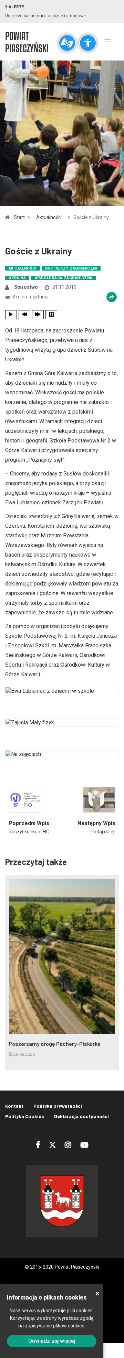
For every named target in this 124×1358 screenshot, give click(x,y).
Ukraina (17, 278)
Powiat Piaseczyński (27, 42)
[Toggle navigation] (108, 41)
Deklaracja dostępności (81, 1116)
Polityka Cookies (24, 1116)
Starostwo (26, 287)
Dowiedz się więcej (51, 1341)
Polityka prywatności (57, 1106)
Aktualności (49, 217)
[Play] (11, 314)
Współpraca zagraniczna (63, 278)
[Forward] (38, 314)
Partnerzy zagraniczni (71, 268)
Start (19, 217)
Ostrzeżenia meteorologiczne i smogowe (45, 15)
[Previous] (24, 314)
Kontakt (14, 1106)
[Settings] (51, 314)
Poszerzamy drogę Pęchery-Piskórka (55, 1043)
